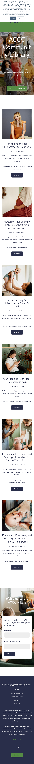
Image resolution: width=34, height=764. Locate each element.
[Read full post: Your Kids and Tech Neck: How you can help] (17, 359)
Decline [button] (20, 18)
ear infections (17, 326)
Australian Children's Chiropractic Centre (18, 166)
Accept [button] (13, 18)
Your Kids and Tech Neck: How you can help (17, 380)
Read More (17, 175)
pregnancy (9, 247)
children (4, 166)
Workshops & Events (17, 696)
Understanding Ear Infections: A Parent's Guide (17, 303)
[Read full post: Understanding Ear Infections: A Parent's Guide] (17, 280)
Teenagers (5, 401)
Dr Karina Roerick (20, 151)
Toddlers (10, 326)
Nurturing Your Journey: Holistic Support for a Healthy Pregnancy (17, 225)
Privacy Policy (17, 739)
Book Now (17, 755)
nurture (15, 247)
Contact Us (17, 704)
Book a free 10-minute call (17, 88)
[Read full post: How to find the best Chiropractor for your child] (17, 124)
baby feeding (16, 480)
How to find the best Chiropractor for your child (17, 145)
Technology (12, 401)
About (17, 689)
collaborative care (26, 480)
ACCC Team (20, 386)
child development (8, 480)
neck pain (18, 401)
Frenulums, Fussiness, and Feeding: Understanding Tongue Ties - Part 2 (17, 457)
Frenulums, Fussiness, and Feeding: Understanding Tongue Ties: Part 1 (17, 538)
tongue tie (12, 482)
